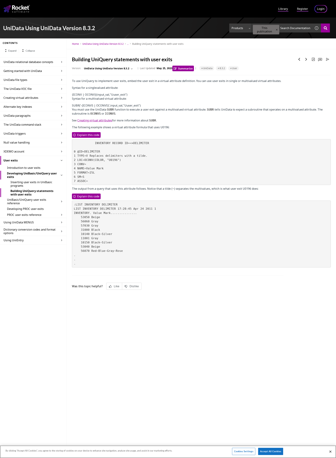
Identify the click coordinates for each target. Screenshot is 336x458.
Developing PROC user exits (25, 209)
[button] (276, 29)
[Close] (330, 451)
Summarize (185, 68)
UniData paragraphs (17, 116)
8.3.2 (222, 68)
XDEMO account (14, 151)
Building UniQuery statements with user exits (31, 192)
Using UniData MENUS (19, 222)
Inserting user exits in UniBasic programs (31, 183)
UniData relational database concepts (28, 62)
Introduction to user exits (23, 168)
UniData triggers (15, 133)
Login (320, 9)
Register (302, 9)
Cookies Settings (243, 451)
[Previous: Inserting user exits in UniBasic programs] (299, 59)
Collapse (30, 50)
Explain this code (88, 135)
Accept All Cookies (270, 451)
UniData (207, 68)
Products (237, 28)
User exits (11, 160)
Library (283, 9)
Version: (76, 68)
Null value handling (17, 142)
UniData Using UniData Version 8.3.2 (103, 43)
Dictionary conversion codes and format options (29, 231)
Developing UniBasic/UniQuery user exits (32, 175)
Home (75, 43)
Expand (12, 50)
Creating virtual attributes (21, 98)
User (234, 68)
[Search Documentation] (325, 28)
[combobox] (282, 28)
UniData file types (15, 80)
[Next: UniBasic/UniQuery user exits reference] (306, 59)
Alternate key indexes (18, 107)
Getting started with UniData (23, 71)
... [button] (128, 43)
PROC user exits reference (24, 215)
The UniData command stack (22, 125)
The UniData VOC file (18, 89)
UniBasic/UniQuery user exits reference (26, 201)
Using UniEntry (14, 240)
